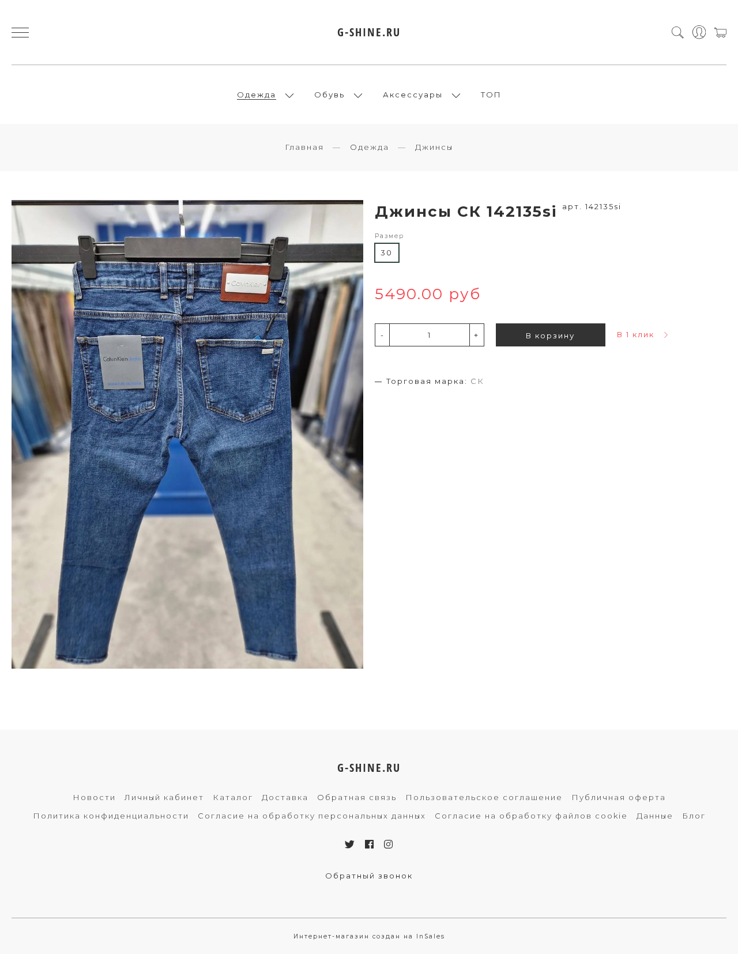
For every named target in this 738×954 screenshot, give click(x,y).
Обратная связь (357, 797)
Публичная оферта (618, 797)
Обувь (329, 94)
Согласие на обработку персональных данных (312, 815)
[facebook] (370, 844)
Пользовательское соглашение (484, 797)
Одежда (256, 94)
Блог (694, 815)
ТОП (491, 94)
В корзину (550, 335)
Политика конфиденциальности (111, 815)
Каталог (233, 797)
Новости (94, 797)
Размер (389, 236)
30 (387, 252)
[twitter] (350, 844)
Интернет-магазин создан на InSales (369, 936)
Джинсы (434, 147)
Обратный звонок (369, 875)
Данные (655, 815)
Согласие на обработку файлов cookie (531, 815)
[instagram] (389, 844)
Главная (304, 147)
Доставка (285, 797)
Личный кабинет (164, 797)
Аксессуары (413, 94)
